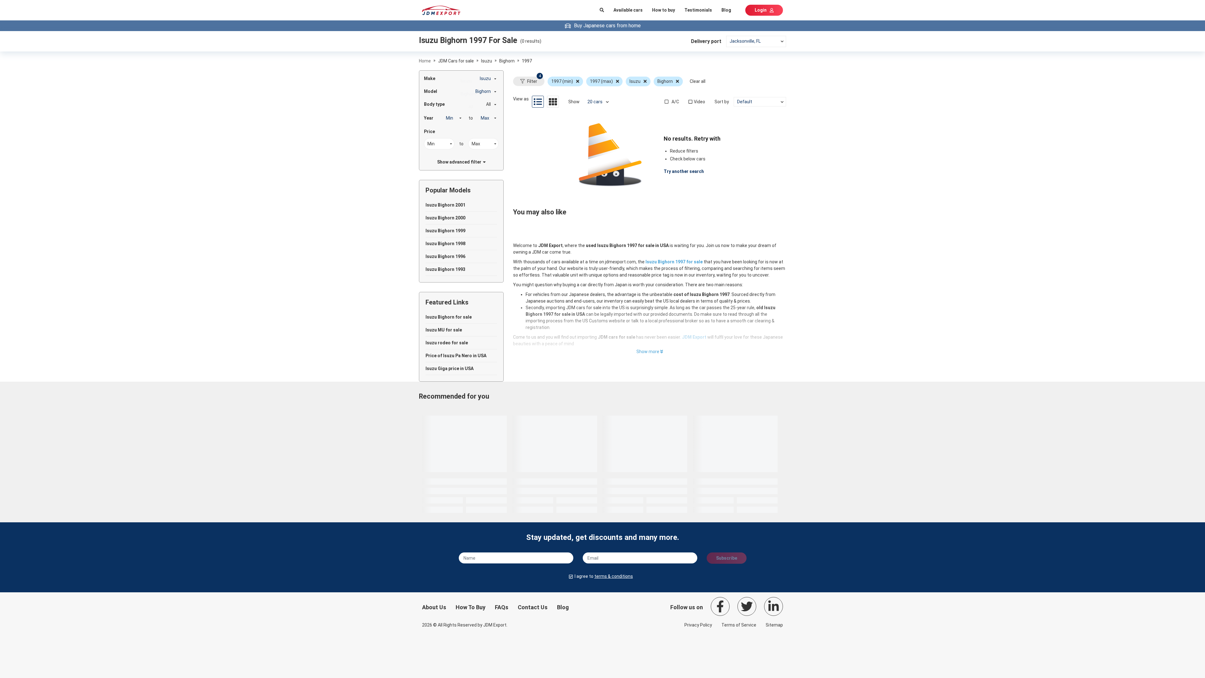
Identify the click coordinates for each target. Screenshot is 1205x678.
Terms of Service (738, 624)
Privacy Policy (698, 624)
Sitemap (774, 624)
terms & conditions (613, 576)
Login (761, 10)
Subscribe (726, 558)
